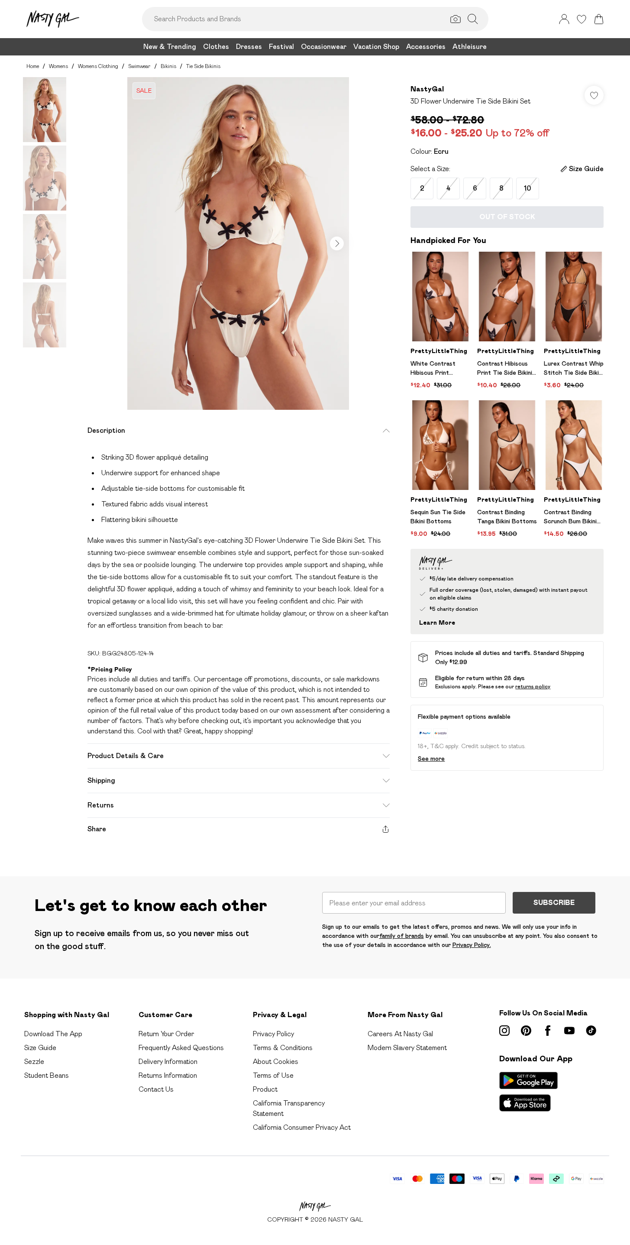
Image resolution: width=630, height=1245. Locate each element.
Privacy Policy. (471, 944)
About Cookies (275, 1061)
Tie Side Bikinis (203, 66)
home (32, 66)
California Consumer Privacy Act (302, 1127)
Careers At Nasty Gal (400, 1034)
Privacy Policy (273, 1034)
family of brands (401, 935)
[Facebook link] (548, 1030)
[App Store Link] (528, 1092)
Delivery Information (168, 1061)
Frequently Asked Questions (181, 1047)
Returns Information (168, 1075)
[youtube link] (569, 1030)
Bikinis (168, 66)
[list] (238, 243)
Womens (58, 66)
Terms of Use (273, 1075)
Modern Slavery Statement (407, 1047)
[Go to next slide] (337, 243)
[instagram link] (504, 1030)
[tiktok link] (591, 1030)
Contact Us (156, 1089)
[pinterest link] (526, 1030)
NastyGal (427, 89)
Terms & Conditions (283, 1047)
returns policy (532, 686)
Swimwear (139, 66)
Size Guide (40, 1047)
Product (265, 1089)
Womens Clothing (98, 66)
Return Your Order (166, 1034)
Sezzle (34, 1061)
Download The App (53, 1034)
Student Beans (46, 1075)
